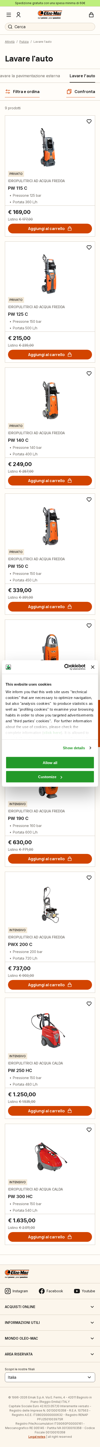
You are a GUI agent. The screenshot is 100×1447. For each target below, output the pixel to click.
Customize (47, 777)
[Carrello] (91, 15)
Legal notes (36, 1436)
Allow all (50, 762)
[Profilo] (18, 15)
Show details (74, 748)
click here (52, 733)
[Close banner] (92, 667)
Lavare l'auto (82, 75)
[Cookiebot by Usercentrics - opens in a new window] (64, 667)
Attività (10, 41)
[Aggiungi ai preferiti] (89, 121)
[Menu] (9, 15)
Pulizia (24, 41)
